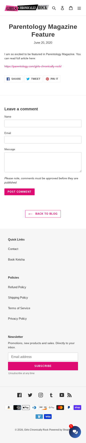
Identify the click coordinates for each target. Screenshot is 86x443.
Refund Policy (17, 287)
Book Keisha (16, 259)
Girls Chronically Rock (36, 429)
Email (7, 133)
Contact (13, 249)
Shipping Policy (18, 297)
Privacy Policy (17, 318)
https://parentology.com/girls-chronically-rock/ (33, 66)
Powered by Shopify (60, 429)
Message (9, 149)
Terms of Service (19, 308)
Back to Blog (46, 213)
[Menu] (79, 8)
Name (7, 116)
